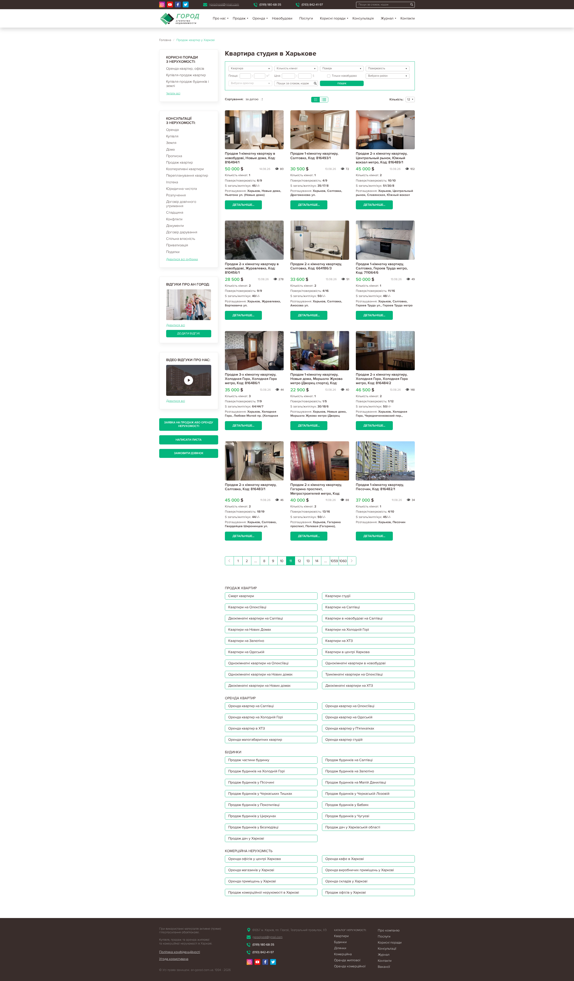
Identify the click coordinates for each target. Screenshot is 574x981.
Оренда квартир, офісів (185, 68)
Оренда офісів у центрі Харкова (254, 859)
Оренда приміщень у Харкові (252, 881)
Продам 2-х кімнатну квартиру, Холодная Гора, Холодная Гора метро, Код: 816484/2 (382, 378)
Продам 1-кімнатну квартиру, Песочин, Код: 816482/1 (380, 487)
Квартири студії (337, 596)
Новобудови (282, 18)
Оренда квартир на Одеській (348, 717)
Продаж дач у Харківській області (352, 827)
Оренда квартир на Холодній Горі (255, 717)
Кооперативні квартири (185, 169)
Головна (165, 40)
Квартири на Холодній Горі (347, 629)
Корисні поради (333, 18)
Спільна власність (180, 238)
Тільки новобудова (344, 76)
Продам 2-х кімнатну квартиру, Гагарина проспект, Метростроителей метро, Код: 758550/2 (316, 491)
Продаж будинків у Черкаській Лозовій (357, 793)
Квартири (341, 936)
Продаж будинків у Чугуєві (347, 816)
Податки (173, 252)
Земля (171, 143)
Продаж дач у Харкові (246, 838)
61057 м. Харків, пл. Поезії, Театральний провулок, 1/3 (289, 930)
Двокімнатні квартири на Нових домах (259, 685)
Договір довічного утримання (181, 203)
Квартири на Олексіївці (247, 607)
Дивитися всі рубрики (182, 259)
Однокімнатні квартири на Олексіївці (258, 663)
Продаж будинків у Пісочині (251, 782)
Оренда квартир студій (344, 739)
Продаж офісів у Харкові (345, 892)
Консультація (363, 18)
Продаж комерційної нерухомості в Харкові (263, 892)
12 (299, 561)
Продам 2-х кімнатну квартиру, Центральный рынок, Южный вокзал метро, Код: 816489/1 (381, 157)
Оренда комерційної (349, 966)
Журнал (387, 18)
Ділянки (340, 948)
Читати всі (173, 93)
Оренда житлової (347, 960)
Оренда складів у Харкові (346, 881)
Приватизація (177, 245)
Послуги (306, 18)
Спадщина (174, 212)
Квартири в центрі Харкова (347, 652)
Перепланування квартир (187, 175)
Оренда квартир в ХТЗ (246, 728)
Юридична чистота (181, 188)
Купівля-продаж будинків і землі (187, 83)
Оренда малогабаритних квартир (255, 739)
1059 (334, 561)
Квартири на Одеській (246, 652)
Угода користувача (173, 959)
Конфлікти (174, 219)
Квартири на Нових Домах (249, 629)
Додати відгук (188, 333)
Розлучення (176, 195)
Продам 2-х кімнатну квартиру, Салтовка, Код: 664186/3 (316, 266)
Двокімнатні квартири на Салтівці (255, 618)
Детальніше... (243, 205)
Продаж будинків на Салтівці (349, 760)
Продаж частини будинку (248, 760)
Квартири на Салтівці (342, 607)
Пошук (341, 83)
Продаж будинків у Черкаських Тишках (260, 793)
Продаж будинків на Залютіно (349, 771)
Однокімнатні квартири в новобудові (355, 663)
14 (316, 561)
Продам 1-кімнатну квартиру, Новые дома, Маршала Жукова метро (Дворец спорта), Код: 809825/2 (316, 381)
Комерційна (343, 954)
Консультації (387, 948)
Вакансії (384, 967)
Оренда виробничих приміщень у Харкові (359, 870)
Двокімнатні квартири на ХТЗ (349, 685)
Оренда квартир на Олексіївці (349, 706)
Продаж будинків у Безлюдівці (253, 827)
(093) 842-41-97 (312, 4)
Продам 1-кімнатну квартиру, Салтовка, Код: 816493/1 (314, 155)
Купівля (172, 136)
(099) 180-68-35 (270, 4)
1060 (343, 561)
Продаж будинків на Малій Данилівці (355, 782)
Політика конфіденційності (179, 952)
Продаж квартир (179, 162)
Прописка (174, 156)
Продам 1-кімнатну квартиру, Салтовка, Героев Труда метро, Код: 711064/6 (382, 268)
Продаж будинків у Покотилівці (254, 805)
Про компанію (389, 930)
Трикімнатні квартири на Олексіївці (354, 674)
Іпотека (172, 182)
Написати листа (189, 440)
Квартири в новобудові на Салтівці (354, 618)
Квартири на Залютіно (246, 641)
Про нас (219, 18)
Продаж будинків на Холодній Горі (256, 771)
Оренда (172, 130)
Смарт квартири (241, 596)
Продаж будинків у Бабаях (347, 805)
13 (308, 561)
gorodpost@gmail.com (224, 4)
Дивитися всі (175, 325)
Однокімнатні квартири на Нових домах (260, 674)
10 (281, 561)
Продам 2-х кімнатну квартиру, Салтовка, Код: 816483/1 (250, 487)
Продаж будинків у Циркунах (252, 816)
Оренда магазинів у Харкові (251, 870)
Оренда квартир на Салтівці (251, 706)
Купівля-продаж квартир (186, 75)
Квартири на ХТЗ (339, 641)
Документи (175, 225)
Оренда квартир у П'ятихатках (349, 728)
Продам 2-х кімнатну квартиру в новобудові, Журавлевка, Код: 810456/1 (252, 268)
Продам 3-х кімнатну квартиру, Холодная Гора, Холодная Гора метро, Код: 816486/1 (251, 378)
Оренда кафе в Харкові (344, 859)
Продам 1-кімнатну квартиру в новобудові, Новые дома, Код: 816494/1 (250, 157)
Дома (170, 149)
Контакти (407, 18)
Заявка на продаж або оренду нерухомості (188, 424)
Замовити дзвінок (188, 453)
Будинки (340, 942)
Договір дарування (181, 232)
